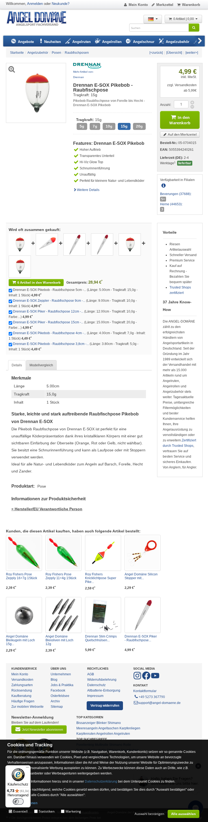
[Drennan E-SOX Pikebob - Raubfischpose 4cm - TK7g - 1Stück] (130, 244)
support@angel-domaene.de (159, 703)
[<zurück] (156, 53)
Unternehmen (61, 674)
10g (109, 126)
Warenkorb (191, 5)
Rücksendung (21, 690)
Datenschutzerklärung (101, 781)
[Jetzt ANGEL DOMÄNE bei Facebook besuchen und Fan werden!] (137, 678)
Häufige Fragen (22, 701)
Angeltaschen (108, 728)
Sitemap (57, 707)
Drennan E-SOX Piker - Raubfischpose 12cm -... (48, 311)
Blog (54, 680)
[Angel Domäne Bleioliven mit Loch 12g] (64, 615)
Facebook (58, 690)
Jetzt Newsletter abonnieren (42, 730)
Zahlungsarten (22, 685)
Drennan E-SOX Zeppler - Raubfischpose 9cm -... (49, 301)
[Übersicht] (174, 53)
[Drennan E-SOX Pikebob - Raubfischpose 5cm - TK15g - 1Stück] (19, 244)
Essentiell (20, 811)
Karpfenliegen (129, 728)
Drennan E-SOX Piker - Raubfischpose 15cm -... (48, 322)
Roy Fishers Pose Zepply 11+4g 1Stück (61, 576)
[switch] (18, 801)
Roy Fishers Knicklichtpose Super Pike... (100, 578)
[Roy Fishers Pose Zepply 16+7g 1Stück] (24, 553)
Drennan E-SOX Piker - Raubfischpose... (141, 638)
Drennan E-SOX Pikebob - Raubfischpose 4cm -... (49, 333)
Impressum (95, 696)
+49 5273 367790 (152, 696)
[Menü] (27, 768)
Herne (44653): (171, 204)
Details (17, 365)
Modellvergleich (41, 365)
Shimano (114, 723)
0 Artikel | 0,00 (184, 19)
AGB (90, 674)
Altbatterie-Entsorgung (103, 690)
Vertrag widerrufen (104, 705)
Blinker (101, 723)
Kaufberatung (21, 696)
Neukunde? (60, 4)
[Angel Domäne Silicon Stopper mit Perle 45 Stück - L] (143, 553)
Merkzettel (164, 5)
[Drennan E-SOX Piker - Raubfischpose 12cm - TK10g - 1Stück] (74, 244)
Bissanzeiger (86, 723)
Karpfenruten (86, 734)
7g (95, 126)
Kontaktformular (145, 691)
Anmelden (35, 4)
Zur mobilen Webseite (27, 707)
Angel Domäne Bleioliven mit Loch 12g (59, 640)
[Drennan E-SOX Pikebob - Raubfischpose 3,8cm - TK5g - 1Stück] (20, 266)
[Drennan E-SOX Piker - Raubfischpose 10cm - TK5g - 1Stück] (143, 615)
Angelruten (122, 734)
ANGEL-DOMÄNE (39, 18)
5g (82, 126)
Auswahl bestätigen (149, 813)
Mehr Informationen (22, 803)
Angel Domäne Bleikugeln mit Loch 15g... (20, 640)
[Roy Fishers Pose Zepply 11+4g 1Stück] (64, 553)
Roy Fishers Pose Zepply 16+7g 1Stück (21, 576)
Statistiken (46, 811)
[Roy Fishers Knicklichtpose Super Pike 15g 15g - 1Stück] (103, 553)
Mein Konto (138, 5)
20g (139, 126)
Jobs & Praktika (62, 685)
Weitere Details (88, 190)
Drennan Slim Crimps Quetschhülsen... (101, 638)
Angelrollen (104, 734)
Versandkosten (22, 680)
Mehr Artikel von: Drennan (83, 74)
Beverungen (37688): (175, 194)
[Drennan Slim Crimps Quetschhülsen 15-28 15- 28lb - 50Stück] (103, 615)
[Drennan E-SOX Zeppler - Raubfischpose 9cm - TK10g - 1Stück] (47, 244)
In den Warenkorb (179, 120)
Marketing (73, 811)
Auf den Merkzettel (182, 134)
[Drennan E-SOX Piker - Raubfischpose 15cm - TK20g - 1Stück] (102, 244)
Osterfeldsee (60, 696)
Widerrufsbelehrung (101, 680)
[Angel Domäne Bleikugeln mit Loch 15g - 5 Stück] (24, 615)
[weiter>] (192, 53)
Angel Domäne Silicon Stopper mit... (141, 576)
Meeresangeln (87, 728)
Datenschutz (96, 685)
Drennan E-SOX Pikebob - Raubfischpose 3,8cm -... (51, 344)
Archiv (55, 701)
